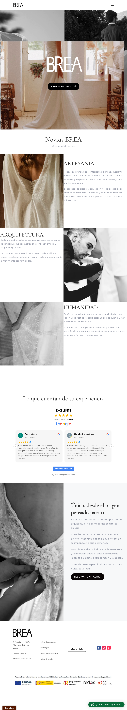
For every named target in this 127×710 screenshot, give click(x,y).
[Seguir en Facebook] (99, 648)
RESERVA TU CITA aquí (63, 86)
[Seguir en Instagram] (104, 648)
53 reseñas (68, 419)
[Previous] (15, 446)
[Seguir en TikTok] (109, 648)
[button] (106, 704)
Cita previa (77, 648)
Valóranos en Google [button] (63, 468)
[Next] (111, 446)
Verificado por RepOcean (65, 474)
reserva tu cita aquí (87, 577)
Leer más (21, 458)
